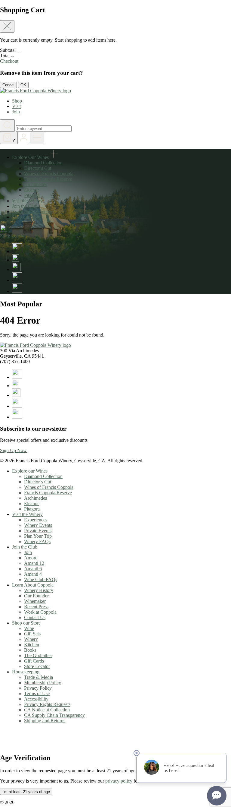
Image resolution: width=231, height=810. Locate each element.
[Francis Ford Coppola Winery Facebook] (17, 251)
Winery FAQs (37, 541)
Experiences (35, 519)
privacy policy (118, 780)
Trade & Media (38, 677)
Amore (30, 557)
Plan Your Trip (38, 536)
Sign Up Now (13, 450)
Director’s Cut (37, 168)
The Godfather (38, 655)
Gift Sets (32, 633)
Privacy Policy (38, 688)
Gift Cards (34, 660)
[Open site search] (7, 125)
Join (16, 111)
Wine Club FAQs (40, 579)
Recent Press (36, 606)
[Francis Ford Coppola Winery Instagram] (16, 269)
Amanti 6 (33, 568)
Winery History (38, 590)
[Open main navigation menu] (37, 138)
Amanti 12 (34, 563)
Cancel (8, 85)
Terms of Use (37, 693)
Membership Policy (42, 682)
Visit (16, 106)
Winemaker (35, 601)
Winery (31, 639)
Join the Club (24, 206)
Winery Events (38, 525)
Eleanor (31, 189)
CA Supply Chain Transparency (54, 715)
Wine (29, 628)
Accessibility (36, 698)
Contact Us (34, 617)
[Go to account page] (24, 140)
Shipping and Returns (44, 720)
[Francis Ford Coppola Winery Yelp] (17, 291)
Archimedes (35, 184)
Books (30, 650)
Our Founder (36, 595)
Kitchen (31, 644)
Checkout (9, 61)
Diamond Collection (43, 162)
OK (23, 85)
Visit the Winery (27, 200)
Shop (17, 100)
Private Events (37, 530)
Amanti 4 (33, 574)
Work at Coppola (40, 612)
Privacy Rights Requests (47, 704)
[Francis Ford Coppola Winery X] (15, 259)
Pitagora (32, 195)
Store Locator (37, 666)
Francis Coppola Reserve (48, 179)
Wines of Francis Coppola (48, 173)
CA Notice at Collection (47, 709)
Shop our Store (26, 217)
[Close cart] (7, 26)
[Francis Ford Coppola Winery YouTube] (17, 280)
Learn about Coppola (32, 211)
